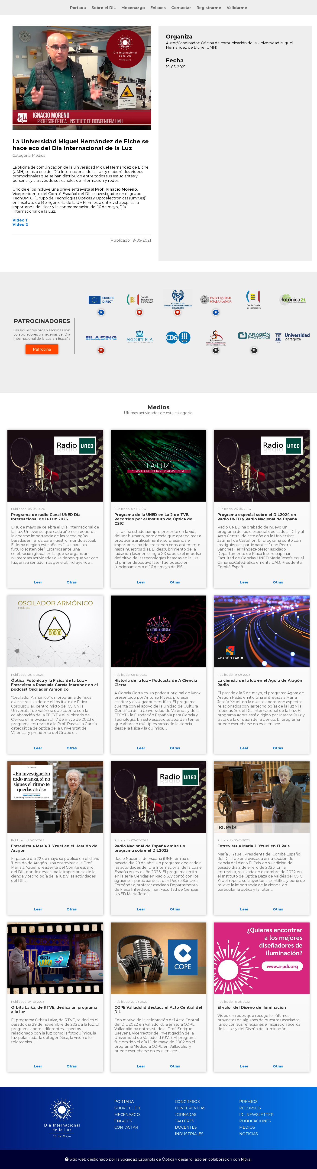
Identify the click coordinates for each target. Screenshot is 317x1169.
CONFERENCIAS (190, 1108)
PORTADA (124, 1101)
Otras (72, 582)
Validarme (237, 8)
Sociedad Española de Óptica (147, 1159)
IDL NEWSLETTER (256, 1114)
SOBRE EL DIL (127, 1108)
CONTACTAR (126, 1127)
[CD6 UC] (177, 349)
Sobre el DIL (103, 8)
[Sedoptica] (139, 349)
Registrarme (209, 8)
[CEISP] (254, 311)
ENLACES (123, 1121)
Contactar (181, 8)
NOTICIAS (248, 1134)
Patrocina (42, 349)
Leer (38, 582)
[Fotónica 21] (292, 311)
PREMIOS (248, 1101)
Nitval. (246, 1159)
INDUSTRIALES (189, 1134)
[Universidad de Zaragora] (292, 341)
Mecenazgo (133, 8)
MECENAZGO (127, 1114)
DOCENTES (186, 1127)
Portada (78, 8)
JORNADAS (185, 1114)
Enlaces (158, 8)
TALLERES (184, 1121)
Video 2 (20, 224)
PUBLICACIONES (255, 1121)
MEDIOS (247, 1127)
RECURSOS (250, 1108)
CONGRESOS (187, 1101)
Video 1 (20, 220)
